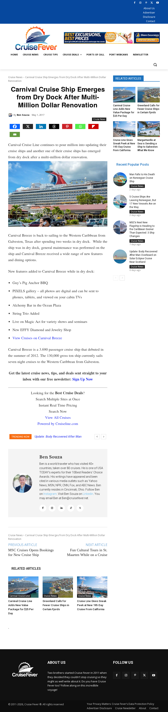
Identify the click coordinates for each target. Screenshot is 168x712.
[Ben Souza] (11, 115)
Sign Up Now (82, 379)
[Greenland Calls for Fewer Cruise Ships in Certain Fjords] (58, 587)
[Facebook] (134, 3)
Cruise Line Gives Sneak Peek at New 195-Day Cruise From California (91, 605)
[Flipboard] (93, 126)
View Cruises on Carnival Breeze (37, 337)
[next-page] (122, 278)
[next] (103, 436)
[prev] (97, 436)
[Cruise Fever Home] (36, 38)
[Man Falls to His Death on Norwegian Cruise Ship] (120, 179)
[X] (151, 3)
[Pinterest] (146, 3)
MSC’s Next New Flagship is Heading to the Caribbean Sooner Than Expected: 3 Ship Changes (141, 229)
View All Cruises (58, 417)
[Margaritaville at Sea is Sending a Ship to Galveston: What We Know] (148, 129)
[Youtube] (157, 3)
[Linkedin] (41, 126)
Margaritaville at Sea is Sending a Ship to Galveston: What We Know (147, 145)
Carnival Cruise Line (19, 595)
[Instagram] (140, 3)
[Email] (15, 134)
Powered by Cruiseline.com (57, 423)
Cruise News (15, 77)
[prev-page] (115, 278)
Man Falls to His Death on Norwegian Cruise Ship (142, 178)
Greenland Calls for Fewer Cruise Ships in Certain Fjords (56, 605)
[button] (155, 64)
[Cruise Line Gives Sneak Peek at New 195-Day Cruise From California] (92, 587)
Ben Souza (23, 114)
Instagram (50, 493)
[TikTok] (70, 508)
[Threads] (54, 126)
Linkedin (88, 493)
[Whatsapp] (80, 126)
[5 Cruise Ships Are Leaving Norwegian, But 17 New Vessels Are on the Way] (120, 202)
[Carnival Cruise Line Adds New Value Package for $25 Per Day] (23, 587)
